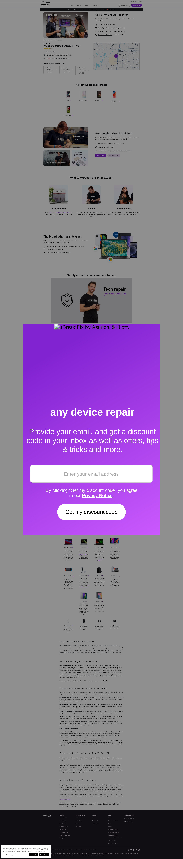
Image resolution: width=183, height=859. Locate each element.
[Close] (48, 846)
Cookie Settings (9, 854)
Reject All (34, 854)
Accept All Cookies (44, 854)
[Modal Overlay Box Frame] (91, 429)
